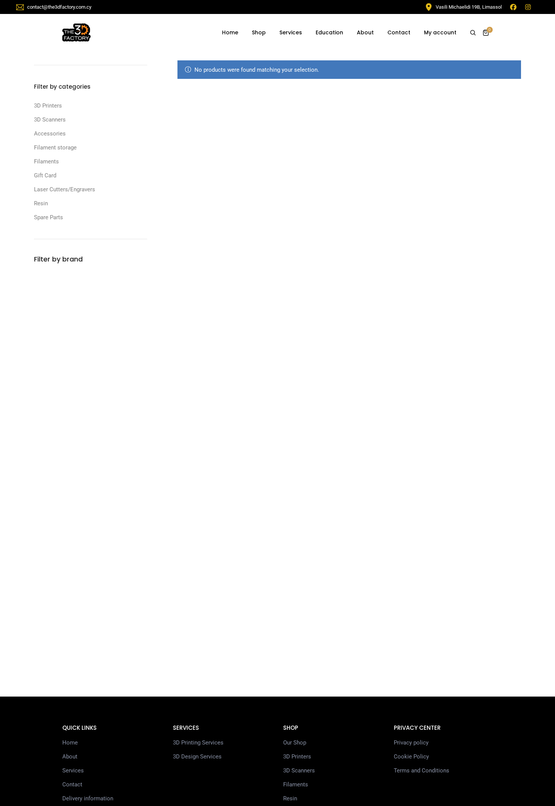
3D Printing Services (198, 742)
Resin (41, 203)
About (365, 32)
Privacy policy (411, 742)
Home (230, 32)
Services (290, 32)
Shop (259, 32)
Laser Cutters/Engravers (64, 189)
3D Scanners (50, 119)
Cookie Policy (411, 756)
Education (329, 32)
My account (440, 32)
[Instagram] (527, 6)
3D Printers (48, 105)
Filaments (46, 161)
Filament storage (55, 147)
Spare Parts (48, 217)
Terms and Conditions (421, 770)
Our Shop (294, 742)
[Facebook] (513, 6)
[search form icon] (473, 32)
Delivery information (87, 798)
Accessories (50, 133)
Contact (398, 32)
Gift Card (45, 175)
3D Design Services (197, 756)
